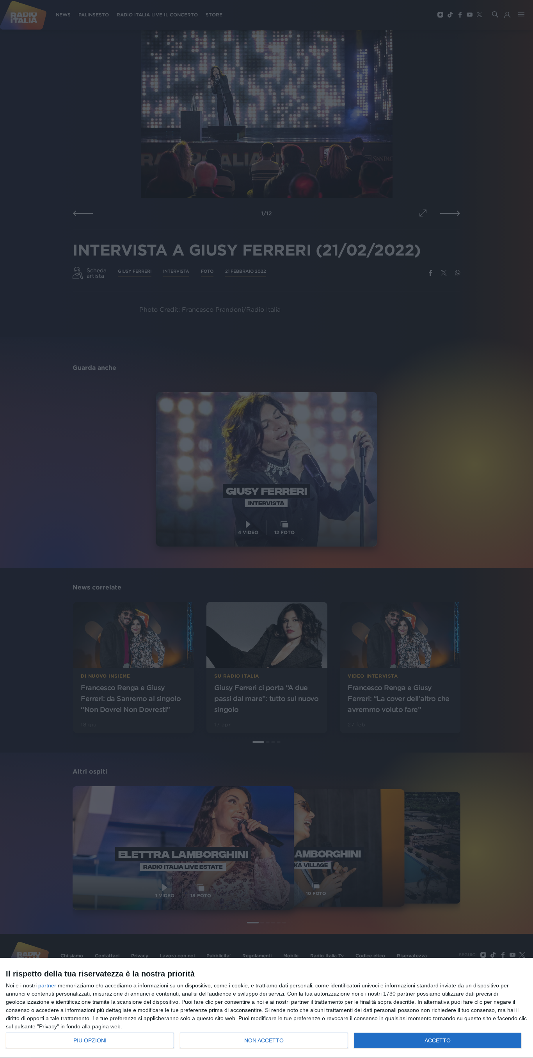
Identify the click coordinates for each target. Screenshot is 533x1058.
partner (47, 985)
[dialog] (266, 1008)
